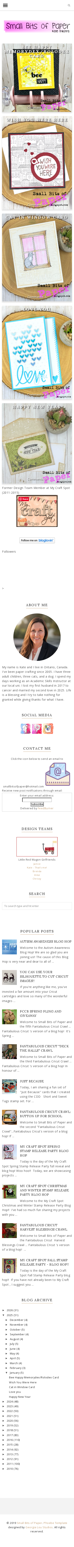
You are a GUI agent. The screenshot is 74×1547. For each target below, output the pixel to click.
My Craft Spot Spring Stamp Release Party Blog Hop (44, 1151)
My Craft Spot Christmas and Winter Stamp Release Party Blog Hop (44, 1190)
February (16, 1368)
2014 (10, 1449)
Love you (37, 309)
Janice (37, 863)
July (12, 1344)
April (13, 1358)
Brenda (37, 871)
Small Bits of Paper (29, 1523)
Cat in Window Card (37, 217)
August (15, 1339)
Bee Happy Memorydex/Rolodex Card (37, 51)
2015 (10, 1444)
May (13, 1353)
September (17, 1334)
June (13, 1349)
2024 (10, 1401)
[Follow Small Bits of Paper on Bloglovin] (37, 542)
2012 (10, 1459)
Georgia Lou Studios (39, 1527)
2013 (10, 1454)
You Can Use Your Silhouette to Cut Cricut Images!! (44, 976)
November (17, 1324)
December (17, 1320)
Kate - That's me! (37, 867)
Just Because (32, 1081)
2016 (10, 1440)
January (15, 1372)
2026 (10, 1310)
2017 (10, 1435)
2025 (10, 1315)
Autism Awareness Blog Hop (46, 941)
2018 (10, 1430)
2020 (10, 1420)
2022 (10, 1411)
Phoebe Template (55, 1523)
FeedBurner (46, 808)
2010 (10, 1469)
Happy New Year (37, 406)
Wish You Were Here (37, 119)
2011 (10, 1464)
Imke (37, 874)
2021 (10, 1416)
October (15, 1329)
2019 (10, 1425)
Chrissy (37, 878)
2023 (10, 1406)
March (14, 1363)
